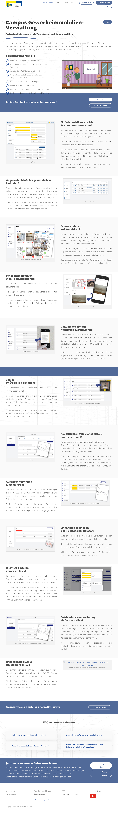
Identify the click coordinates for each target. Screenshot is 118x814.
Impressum (10, 791)
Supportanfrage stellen (42, 800)
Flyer (108, 22)
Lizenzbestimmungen (70, 794)
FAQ (58, 3)
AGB (63, 791)
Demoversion (86, 3)
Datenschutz (11, 794)
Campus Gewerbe (47, 3)
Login (108, 6)
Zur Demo (100, 99)
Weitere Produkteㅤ (69, 3)
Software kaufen (104, 3)
